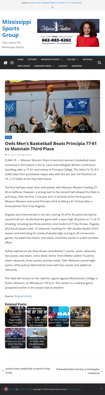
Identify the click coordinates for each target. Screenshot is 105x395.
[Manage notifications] (6, 389)
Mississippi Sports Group (16, 28)
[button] (61, 59)
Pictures (32, 59)
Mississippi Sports (50, 59)
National (88, 59)
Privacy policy (75, 389)
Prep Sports (24, 66)
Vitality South (24, 389)
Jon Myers (28, 155)
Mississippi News (42, 66)
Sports (8, 137)
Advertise (77, 66)
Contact (63, 66)
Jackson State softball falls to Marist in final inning (27, 370)
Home (20, 59)
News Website (8, 389)
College (71, 59)
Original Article (23, 296)
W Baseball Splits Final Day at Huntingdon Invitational (78, 371)
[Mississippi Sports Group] (5, 62)
